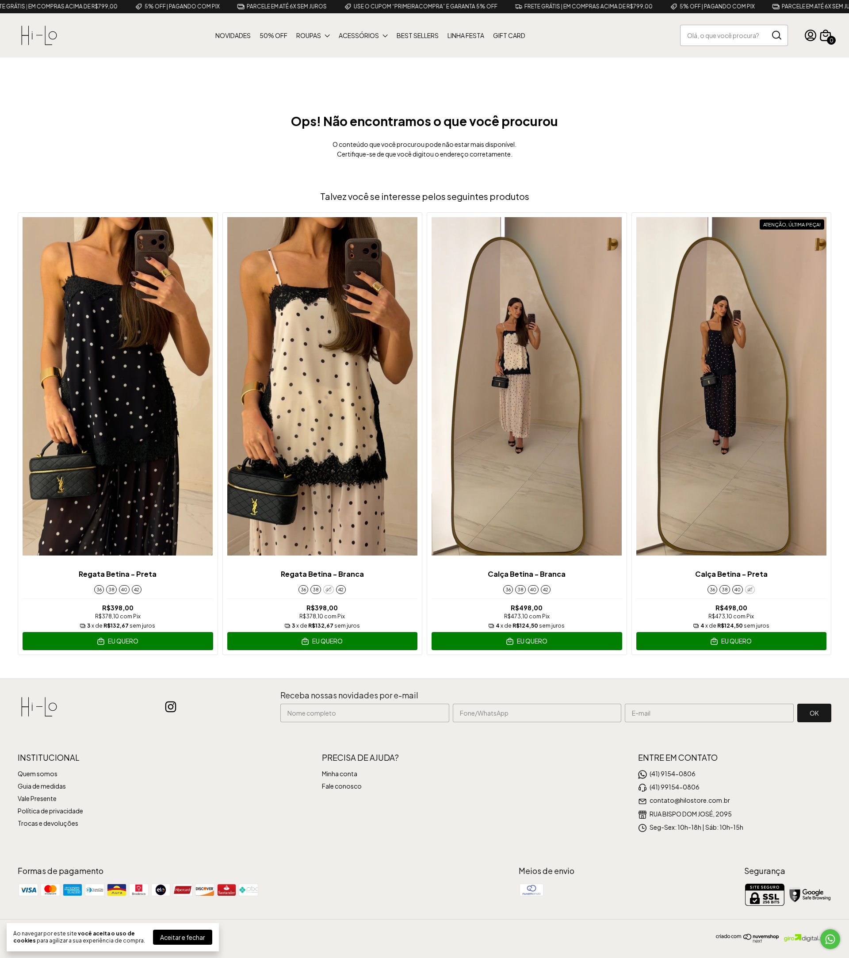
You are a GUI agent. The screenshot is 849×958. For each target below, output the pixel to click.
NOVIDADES (233, 35)
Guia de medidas (42, 786)
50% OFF (273, 35)
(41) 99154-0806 (675, 787)
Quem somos (37, 774)
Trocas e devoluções (48, 823)
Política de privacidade (50, 811)
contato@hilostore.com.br (690, 800)
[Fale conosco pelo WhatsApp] (830, 939)
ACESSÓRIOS (359, 35)
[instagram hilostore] (170, 707)
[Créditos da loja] (805, 938)
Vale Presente (37, 798)
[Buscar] (776, 35)
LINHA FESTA (465, 35)
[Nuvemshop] (748, 940)
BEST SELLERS (418, 35)
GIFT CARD (509, 35)
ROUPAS (308, 35)
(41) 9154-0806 (673, 774)
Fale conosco (342, 786)
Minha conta (339, 774)
